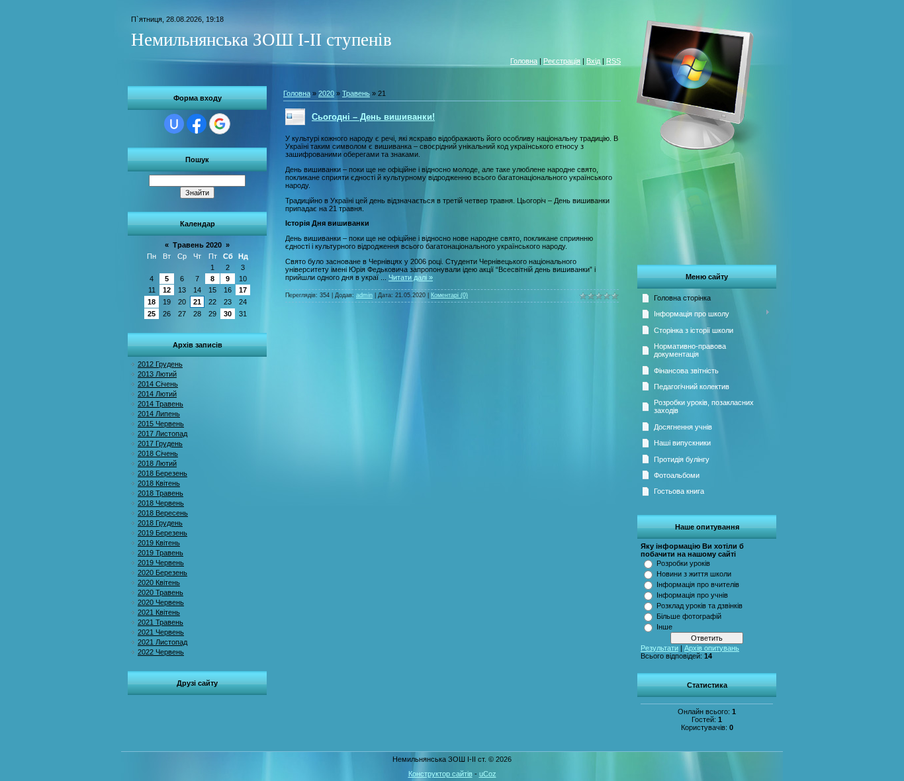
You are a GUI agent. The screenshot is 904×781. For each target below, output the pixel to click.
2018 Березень (162, 473)
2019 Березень (162, 533)
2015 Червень (161, 424)
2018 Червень (161, 503)
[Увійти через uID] (174, 124)
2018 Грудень (160, 523)
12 (167, 290)
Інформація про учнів (692, 595)
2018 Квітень (159, 483)
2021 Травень (160, 622)
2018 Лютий (157, 463)
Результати (659, 648)
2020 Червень (161, 602)
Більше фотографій (688, 616)
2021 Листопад (162, 642)
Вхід (593, 61)
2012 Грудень (160, 364)
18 (152, 302)
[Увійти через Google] (219, 123)
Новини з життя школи (693, 574)
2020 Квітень (159, 582)
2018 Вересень (163, 513)
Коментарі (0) (449, 295)
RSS (613, 61)
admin (364, 295)
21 (197, 302)
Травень (356, 93)
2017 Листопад (162, 433)
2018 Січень (158, 453)
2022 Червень (161, 652)
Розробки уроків (683, 563)
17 (243, 290)
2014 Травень (160, 404)
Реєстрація (561, 61)
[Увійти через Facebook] (196, 124)
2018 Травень (160, 493)
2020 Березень (162, 572)
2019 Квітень (159, 543)
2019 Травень (160, 553)
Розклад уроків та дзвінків (699, 606)
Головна (523, 61)
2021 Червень (161, 632)
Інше (664, 627)
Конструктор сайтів (440, 774)
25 (152, 314)
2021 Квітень (159, 612)
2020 (326, 93)
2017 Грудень (160, 443)
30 (228, 314)
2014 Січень (158, 384)
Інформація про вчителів (697, 584)
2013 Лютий (157, 374)
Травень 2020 (197, 245)
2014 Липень (159, 414)
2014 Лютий (157, 394)
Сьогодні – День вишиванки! (373, 117)
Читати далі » (410, 277)
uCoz (487, 774)
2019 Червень (161, 563)
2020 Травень (160, 592)
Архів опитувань (711, 648)
